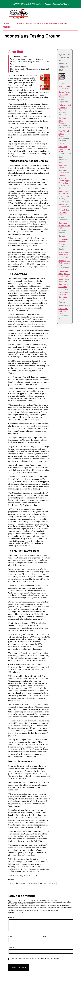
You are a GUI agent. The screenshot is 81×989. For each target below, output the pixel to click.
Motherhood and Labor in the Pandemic (65, 107)
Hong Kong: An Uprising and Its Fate (64, 262)
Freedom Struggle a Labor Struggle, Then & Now (64, 179)
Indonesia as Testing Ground (64, 272)
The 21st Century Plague (64, 85)
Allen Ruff (15, 51)
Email (44, 936)
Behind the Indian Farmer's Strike (64, 149)
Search (6, 26)
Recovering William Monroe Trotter (64, 225)
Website (11, 947)
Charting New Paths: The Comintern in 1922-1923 (64, 283)
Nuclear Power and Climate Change (64, 94)
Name (11, 936)
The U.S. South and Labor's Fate (64, 212)
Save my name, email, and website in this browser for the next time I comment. (36, 958)
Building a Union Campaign (62, 120)
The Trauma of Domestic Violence (64, 241)
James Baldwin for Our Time (64, 192)
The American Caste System (64, 203)
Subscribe (54, 23)
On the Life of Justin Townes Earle (64, 311)
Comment (12, 917)
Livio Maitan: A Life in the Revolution (64, 294)
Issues (36, 23)
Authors (44, 23)
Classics (27, 23)
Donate (63, 23)
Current (19, 23)
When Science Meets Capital (64, 253)
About (6, 23)
